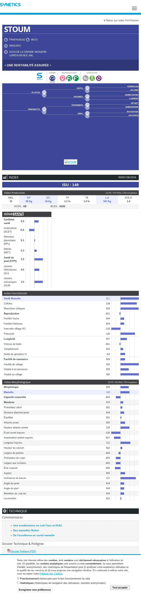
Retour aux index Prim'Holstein (121, 20)
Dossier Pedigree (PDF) (23, 551)
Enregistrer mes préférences (35, 589)
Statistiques (27, 583)
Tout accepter (120, 587)
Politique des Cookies (51, 573)
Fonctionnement (29, 578)
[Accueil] (10, 5)
